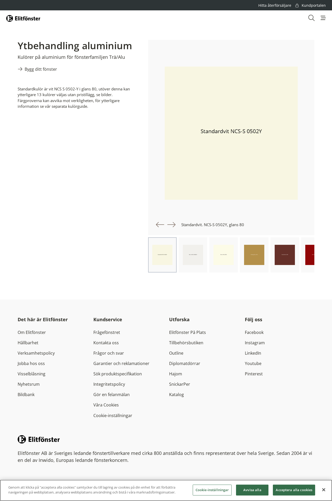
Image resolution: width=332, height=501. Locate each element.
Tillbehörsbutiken (186, 343)
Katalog (176, 394)
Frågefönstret (106, 332)
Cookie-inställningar (112, 415)
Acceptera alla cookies (294, 490)
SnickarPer (179, 384)
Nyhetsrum (29, 384)
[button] (323, 18)
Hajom (175, 374)
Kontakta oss (106, 343)
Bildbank (26, 394)
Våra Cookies (106, 405)
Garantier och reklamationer (121, 363)
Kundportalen (313, 5)
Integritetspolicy (109, 384)
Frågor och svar (108, 353)
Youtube (253, 363)
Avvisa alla (252, 490)
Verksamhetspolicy (36, 353)
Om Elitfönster (32, 332)
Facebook (254, 332)
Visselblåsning (31, 374)
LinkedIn (253, 353)
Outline (176, 353)
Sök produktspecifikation (117, 374)
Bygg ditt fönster (41, 69)
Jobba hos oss (31, 363)
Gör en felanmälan (111, 394)
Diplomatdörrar (184, 363)
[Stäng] (323, 489)
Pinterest (254, 374)
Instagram (255, 343)
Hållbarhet (28, 343)
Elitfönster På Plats (187, 332)
